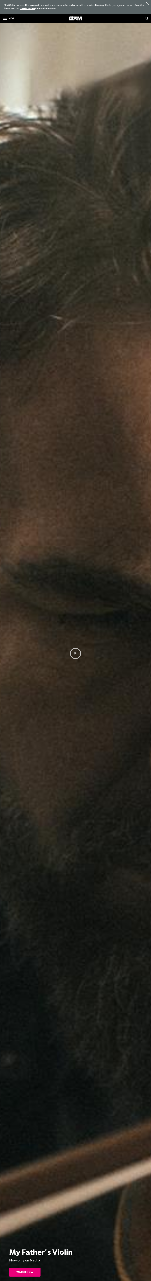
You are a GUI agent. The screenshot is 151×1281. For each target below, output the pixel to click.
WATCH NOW (25, 1272)
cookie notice (27, 8)
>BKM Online (75, 18)
